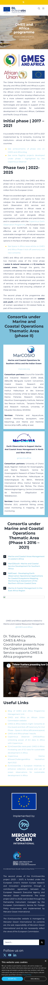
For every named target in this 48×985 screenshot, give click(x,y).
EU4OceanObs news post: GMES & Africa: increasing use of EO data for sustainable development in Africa (26, 749)
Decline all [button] (35, 979)
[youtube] (9, 955)
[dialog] (24, 972)
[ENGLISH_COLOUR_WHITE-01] (24, 850)
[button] (24, 557)
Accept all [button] (12, 979)
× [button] (45, 961)
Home (16, 37)
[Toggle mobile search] (39, 8)
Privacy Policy (26, 975)
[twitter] (4, 955)
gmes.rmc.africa (24, 458)
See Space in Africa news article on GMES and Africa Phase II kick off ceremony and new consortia (26, 249)
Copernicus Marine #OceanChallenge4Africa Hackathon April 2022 (26, 759)
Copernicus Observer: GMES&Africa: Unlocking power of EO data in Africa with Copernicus (26, 740)
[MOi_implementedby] (24, 816)
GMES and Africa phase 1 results (22, 734)
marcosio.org (24, 369)
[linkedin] (14, 955)
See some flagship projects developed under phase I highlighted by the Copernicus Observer (26, 158)
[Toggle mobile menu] (43, 8)
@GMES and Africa (24, 627)
